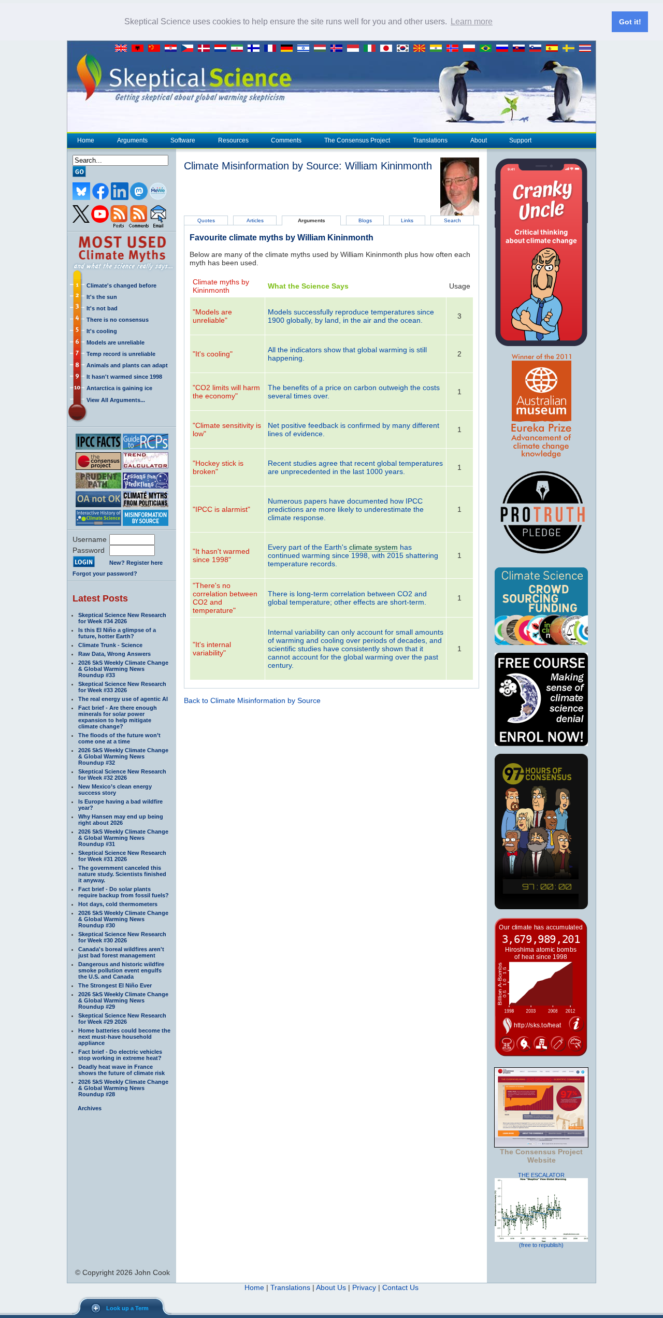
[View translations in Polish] (471, 49)
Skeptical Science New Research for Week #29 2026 (122, 1018)
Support (520, 140)
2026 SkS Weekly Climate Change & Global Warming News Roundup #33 (123, 669)
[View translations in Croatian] (173, 49)
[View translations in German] (289, 49)
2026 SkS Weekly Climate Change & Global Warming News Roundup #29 (123, 1000)
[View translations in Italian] (372, 49)
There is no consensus (118, 320)
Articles (255, 220)
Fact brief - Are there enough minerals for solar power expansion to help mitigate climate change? (117, 717)
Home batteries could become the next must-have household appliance (124, 1036)
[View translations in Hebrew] (305, 49)
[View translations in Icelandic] (338, 49)
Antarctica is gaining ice (119, 388)
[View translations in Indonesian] (355, 49)
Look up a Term (127, 1308)
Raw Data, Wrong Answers (114, 654)
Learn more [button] (472, 21)
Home (85, 140)
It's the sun (102, 297)
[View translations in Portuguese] (488, 49)
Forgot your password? (105, 573)
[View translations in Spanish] (554, 49)
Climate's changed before (121, 285)
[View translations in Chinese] (156, 49)
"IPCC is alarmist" (221, 509)
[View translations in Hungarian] (322, 49)
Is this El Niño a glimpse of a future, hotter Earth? (117, 633)
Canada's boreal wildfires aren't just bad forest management (121, 952)
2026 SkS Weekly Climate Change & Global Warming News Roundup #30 (123, 919)
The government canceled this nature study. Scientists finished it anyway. (122, 874)
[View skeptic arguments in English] (123, 49)
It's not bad (102, 308)
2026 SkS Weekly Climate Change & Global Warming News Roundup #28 (123, 1088)
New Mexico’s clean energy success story (115, 789)
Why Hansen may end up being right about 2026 (120, 819)
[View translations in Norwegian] (454, 49)
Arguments (132, 140)
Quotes (206, 220)
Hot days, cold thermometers (117, 904)
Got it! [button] (630, 22)
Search (452, 220)
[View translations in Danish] (206, 49)
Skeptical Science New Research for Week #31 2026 (122, 856)
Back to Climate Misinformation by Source (252, 700)
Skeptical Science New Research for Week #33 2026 (122, 687)
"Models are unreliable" (212, 316)
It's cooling (102, 331)
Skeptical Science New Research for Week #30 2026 (122, 937)
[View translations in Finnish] (256, 49)
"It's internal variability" (212, 648)
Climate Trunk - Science (110, 645)
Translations (430, 140)
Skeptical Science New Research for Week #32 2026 (122, 774)
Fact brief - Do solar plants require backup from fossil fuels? (123, 892)
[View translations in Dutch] (222, 49)
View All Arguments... (116, 400)
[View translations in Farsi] (239, 49)
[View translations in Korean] (405, 49)
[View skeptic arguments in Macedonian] (421, 49)
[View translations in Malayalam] (438, 49)
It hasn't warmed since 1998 (124, 377)
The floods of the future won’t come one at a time (119, 738)
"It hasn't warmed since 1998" (221, 555)
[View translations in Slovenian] (537, 49)
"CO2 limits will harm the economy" (226, 391)
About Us (331, 1287)
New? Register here (136, 563)
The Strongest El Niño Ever (115, 985)
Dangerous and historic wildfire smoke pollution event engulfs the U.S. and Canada (121, 970)
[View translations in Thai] (586, 49)
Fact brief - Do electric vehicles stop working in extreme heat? (120, 1055)
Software (182, 140)
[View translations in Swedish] (571, 49)
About (478, 140)
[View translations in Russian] (504, 49)
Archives (90, 1108)
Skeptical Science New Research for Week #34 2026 (122, 618)
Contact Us (400, 1287)
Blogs (365, 220)
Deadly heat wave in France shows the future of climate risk (121, 1070)
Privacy (364, 1287)
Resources (233, 140)
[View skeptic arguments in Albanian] (140, 49)
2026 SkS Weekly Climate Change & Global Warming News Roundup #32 (123, 756)
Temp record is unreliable (121, 354)
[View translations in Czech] (189, 49)
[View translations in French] (272, 49)
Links (407, 220)
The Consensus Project (357, 140)
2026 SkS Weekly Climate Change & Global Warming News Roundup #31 (123, 837)
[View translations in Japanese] (388, 49)
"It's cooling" (213, 354)
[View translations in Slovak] (521, 49)
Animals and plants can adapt (127, 365)
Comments (286, 140)
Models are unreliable (116, 342)
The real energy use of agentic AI (123, 699)
